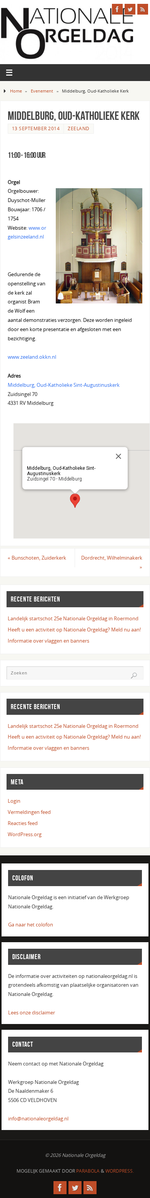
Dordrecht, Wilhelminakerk (111, 562)
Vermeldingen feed (29, 812)
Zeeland (79, 128)
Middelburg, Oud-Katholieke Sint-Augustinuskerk (64, 385)
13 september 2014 (36, 128)
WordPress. (119, 1171)
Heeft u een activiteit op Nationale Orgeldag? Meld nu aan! (74, 629)
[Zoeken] (134, 675)
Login (14, 801)
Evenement (42, 91)
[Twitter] (130, 9)
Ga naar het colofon (30, 924)
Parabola (88, 1171)
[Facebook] (117, 9)
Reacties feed (23, 823)
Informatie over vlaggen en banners (48, 641)
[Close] (118, 456)
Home (16, 91)
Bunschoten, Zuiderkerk (37, 558)
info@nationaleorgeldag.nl (38, 1118)
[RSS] (142, 9)
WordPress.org (25, 834)
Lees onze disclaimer (31, 1012)
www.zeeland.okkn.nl (32, 357)
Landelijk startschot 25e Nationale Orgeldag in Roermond (73, 618)
